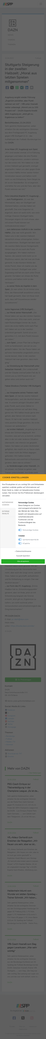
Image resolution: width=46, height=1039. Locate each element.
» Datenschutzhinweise (23, 551)
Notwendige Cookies (7, 503)
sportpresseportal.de (31, 539)
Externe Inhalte (5, 512)
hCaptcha (26, 543)
